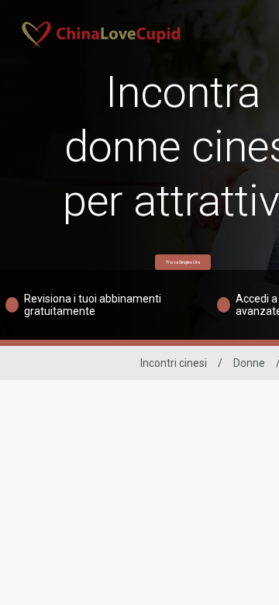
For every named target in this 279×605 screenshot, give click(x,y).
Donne (249, 363)
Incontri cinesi (173, 363)
